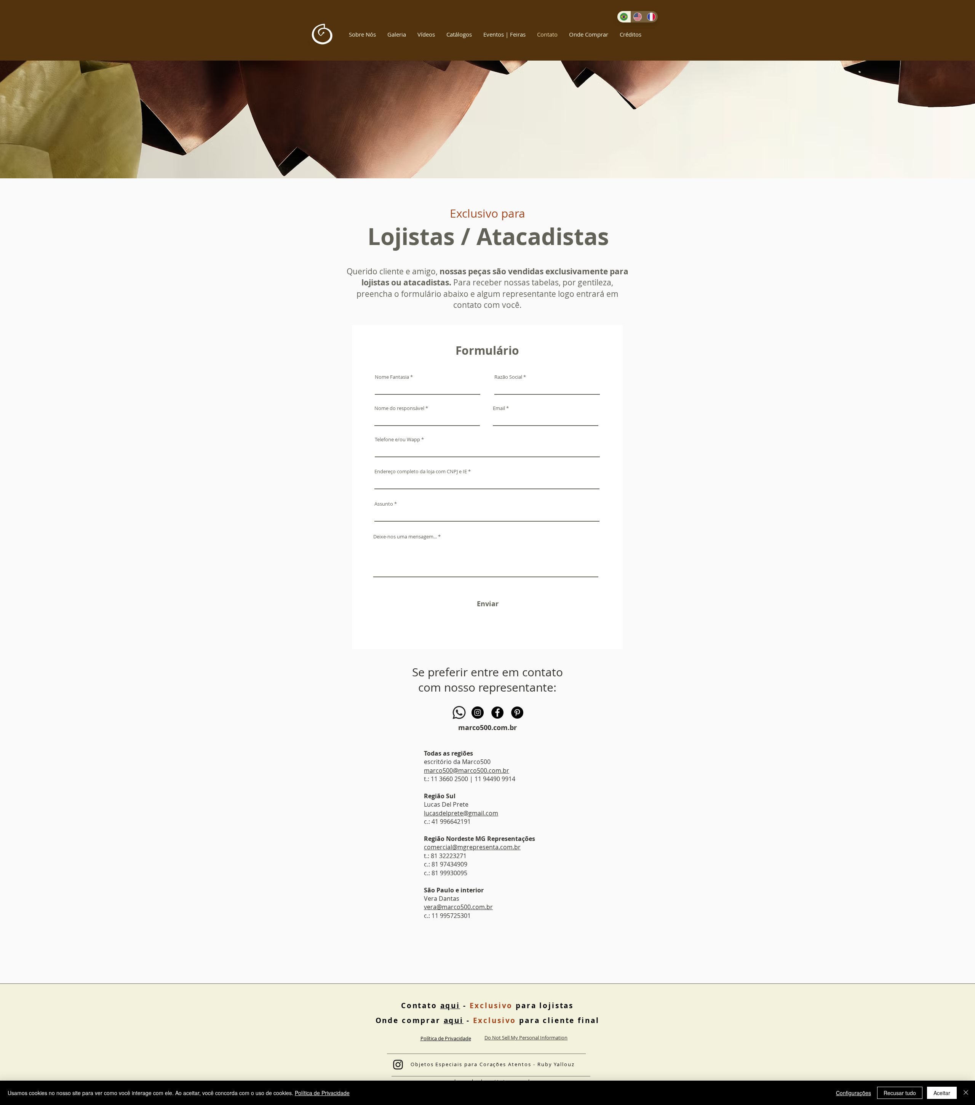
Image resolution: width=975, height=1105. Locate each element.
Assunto (383, 503)
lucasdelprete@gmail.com (461, 813)
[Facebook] (497, 712)
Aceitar (941, 1093)
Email (499, 408)
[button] (362, 34)
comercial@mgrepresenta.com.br (472, 847)
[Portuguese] (624, 16)
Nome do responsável (399, 408)
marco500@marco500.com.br (466, 770)
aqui (450, 1006)
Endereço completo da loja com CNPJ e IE (420, 471)
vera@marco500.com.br (458, 907)
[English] (637, 16)
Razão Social (508, 377)
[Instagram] (478, 712)
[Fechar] (965, 1093)
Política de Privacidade (322, 1093)
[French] (651, 16)
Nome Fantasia (392, 377)
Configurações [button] (853, 1093)
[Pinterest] (517, 712)
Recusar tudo (900, 1093)
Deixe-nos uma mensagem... (405, 536)
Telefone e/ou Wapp (397, 439)
